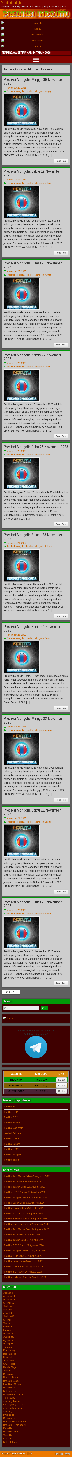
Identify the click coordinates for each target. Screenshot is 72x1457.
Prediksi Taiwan (12, 1159)
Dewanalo (8, 1357)
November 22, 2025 (16, 726)
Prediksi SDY (11, 1117)
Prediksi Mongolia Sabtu (38, 183)
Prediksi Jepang (12, 1144)
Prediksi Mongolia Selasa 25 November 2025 (33, 537)
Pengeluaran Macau (13, 1394)
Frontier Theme (62, 1453)
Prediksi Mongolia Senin (38, 638)
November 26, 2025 (16, 363)
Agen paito (8, 1336)
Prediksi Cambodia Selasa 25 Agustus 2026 (26, 1224)
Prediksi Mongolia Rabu (38, 454)
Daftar (61, 1079)
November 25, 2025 (16, 451)
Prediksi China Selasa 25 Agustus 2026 (24, 1208)
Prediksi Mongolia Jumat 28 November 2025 (33, 265)
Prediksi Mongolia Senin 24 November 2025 (32, 628)
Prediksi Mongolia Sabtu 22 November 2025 (32, 812)
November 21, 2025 (16, 818)
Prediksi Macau (12, 1122)
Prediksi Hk (9, 1415)
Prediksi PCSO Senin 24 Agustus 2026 (24, 1245)
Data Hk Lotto (10, 1442)
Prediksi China (11, 1138)
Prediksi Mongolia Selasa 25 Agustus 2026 (25, 1197)
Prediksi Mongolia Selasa (39, 546)
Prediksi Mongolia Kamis (38, 366)
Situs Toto (8, 1360)
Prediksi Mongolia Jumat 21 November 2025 (33, 904)
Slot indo (7, 1309)
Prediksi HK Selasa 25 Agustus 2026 (22, 1181)
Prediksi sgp (9, 1350)
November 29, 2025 (16, 87)
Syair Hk (7, 1435)
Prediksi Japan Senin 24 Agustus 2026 (23, 1261)
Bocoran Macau (11, 1381)
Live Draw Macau (12, 1384)
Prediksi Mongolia (15, 91)
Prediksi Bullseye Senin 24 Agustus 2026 (25, 1277)
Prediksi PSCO (11, 1149)
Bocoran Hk (9, 1418)
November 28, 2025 (16, 179)
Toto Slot (7, 1347)
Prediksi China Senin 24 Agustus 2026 (23, 1266)
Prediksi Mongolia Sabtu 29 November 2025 (32, 173)
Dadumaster (9, 1374)
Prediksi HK (10, 1106)
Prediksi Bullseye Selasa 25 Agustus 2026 (25, 1218)
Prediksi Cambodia (13, 1128)
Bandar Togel (10, 1367)
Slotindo (7, 1306)
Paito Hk (7, 1428)
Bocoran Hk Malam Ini (14, 1425)
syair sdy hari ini (11, 1401)
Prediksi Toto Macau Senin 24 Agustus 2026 (26, 1229)
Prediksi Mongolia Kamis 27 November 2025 (33, 357)
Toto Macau (9, 1397)
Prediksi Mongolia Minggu (39, 91)
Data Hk (7, 1438)
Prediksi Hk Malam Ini (14, 1421)
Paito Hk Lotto (10, 1431)
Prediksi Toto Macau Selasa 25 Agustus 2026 (27, 1176)
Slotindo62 (8, 1303)
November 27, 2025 (16, 271)
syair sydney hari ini (13, 1408)
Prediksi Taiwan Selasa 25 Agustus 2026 (24, 1187)
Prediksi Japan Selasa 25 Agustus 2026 (24, 1203)
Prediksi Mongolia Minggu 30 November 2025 (33, 81)
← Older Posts (10, 992)
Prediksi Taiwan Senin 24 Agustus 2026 (24, 1240)
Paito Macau (9, 1387)
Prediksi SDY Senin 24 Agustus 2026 (23, 1271)
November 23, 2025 (16, 634)
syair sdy (8, 1411)
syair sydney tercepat (14, 1404)
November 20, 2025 (16, 910)
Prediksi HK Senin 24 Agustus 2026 (22, 1234)
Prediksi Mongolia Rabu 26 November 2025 (36, 447)
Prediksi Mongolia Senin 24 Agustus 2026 (25, 1250)
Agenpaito (8, 1333)
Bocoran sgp (9, 1353)
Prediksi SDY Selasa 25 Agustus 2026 (23, 1213)
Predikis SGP (11, 1112)
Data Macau (9, 1391)
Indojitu (7, 1330)
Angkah (7, 1370)
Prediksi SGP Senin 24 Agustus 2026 (23, 1256)
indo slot (7, 1313)
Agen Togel (9, 1296)
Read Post (61, 161)
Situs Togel (9, 1364)
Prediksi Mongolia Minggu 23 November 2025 (33, 720)
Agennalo (8, 1292)
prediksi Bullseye (12, 1133)
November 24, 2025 (16, 543)
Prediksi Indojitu (12, 3)
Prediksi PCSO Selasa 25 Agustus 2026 (24, 1192)
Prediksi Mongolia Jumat (38, 275)
